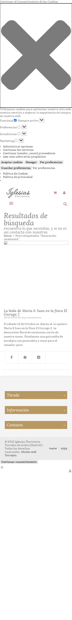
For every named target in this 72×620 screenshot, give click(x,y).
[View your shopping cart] (55, 193)
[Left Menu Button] (2, 467)
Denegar (31, 162)
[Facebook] (11, 357)
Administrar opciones (18, 146)
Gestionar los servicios (18, 150)
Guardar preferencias (16, 168)
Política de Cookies (15, 173)
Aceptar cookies (12, 162)
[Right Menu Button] (70, 471)
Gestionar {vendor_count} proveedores (29, 153)
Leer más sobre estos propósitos (24, 156)
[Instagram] (39, 357)
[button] (36, 55)
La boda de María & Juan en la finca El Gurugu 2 (35, 313)
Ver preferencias (51, 162)
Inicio (8, 235)
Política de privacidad (18, 177)
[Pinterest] (25, 357)
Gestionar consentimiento (19, 462)
